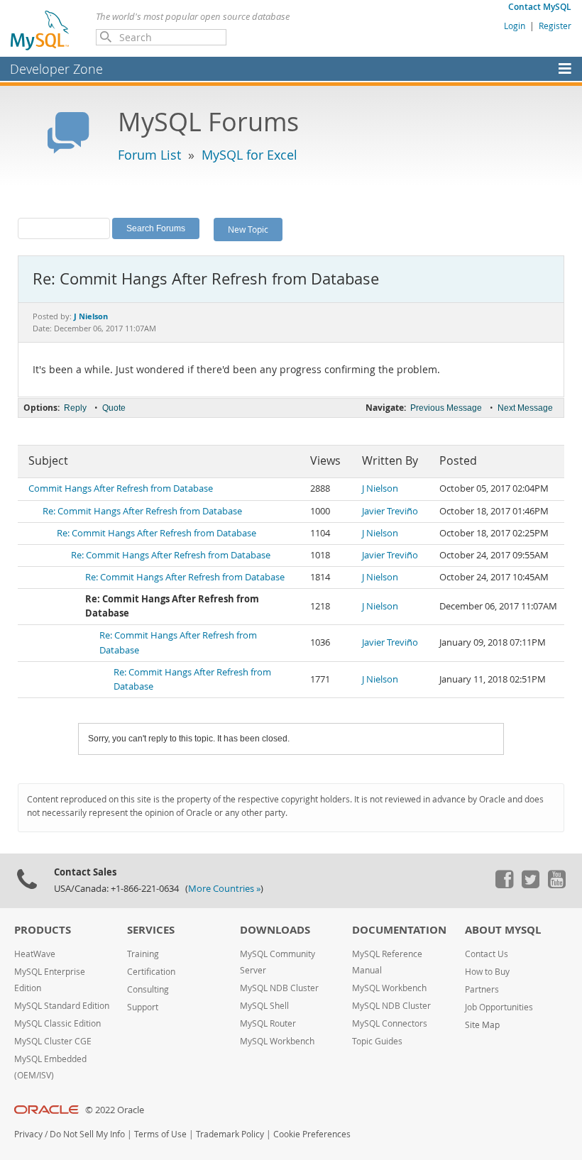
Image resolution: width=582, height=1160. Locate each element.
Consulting (148, 989)
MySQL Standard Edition (61, 1005)
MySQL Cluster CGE (53, 1041)
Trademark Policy (230, 1134)
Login (514, 25)
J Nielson (380, 488)
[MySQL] (40, 30)
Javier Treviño (390, 511)
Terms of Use (160, 1134)
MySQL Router (268, 1023)
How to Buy (487, 971)
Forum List (149, 154)
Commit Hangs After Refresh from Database (120, 488)
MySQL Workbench (277, 1041)
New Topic (248, 229)
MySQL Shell (264, 1005)
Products (42, 929)
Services (151, 929)
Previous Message (446, 408)
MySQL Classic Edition (57, 1023)
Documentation (399, 929)
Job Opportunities (499, 1007)
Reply (75, 408)
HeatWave (34, 954)
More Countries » (224, 889)
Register (555, 25)
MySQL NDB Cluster (279, 988)
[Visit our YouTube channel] (556, 884)
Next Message (525, 408)
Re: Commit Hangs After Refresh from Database (142, 511)
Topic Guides (377, 1041)
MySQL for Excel (249, 154)
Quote (114, 408)
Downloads (275, 929)
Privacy (28, 1134)
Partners (482, 989)
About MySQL (503, 929)
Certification (151, 971)
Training (143, 954)
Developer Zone (56, 68)
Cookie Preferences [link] (312, 1134)
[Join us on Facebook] (504, 884)
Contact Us (486, 954)
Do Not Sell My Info (87, 1134)
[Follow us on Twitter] (530, 884)
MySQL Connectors (389, 1023)
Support (142, 1007)
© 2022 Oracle (114, 1110)
